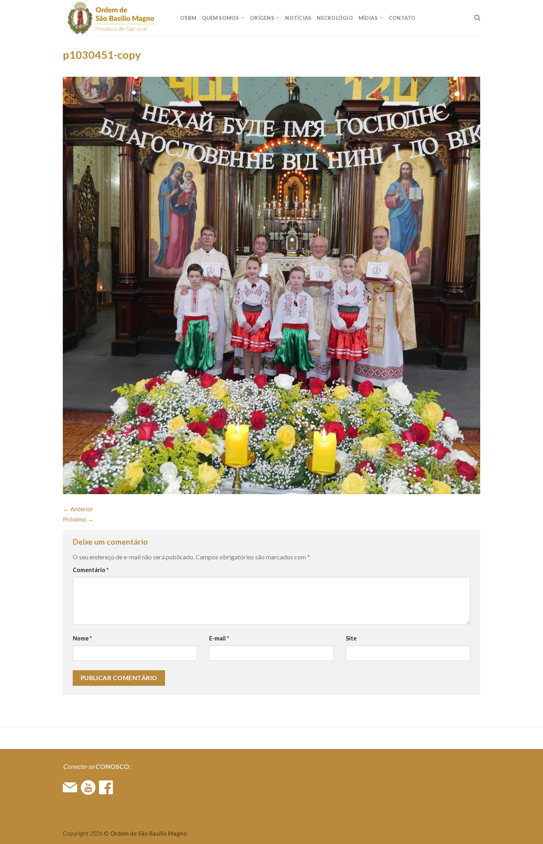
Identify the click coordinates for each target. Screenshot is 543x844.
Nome (82, 638)
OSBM (188, 18)
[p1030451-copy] (271, 284)
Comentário (91, 570)
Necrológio (335, 18)
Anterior (78, 508)
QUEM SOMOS (220, 18)
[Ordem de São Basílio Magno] (115, 18)
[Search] (477, 17)
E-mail (219, 638)
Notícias (298, 18)
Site (351, 638)
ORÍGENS (262, 18)
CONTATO (402, 18)
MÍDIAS (368, 18)
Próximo (78, 519)
